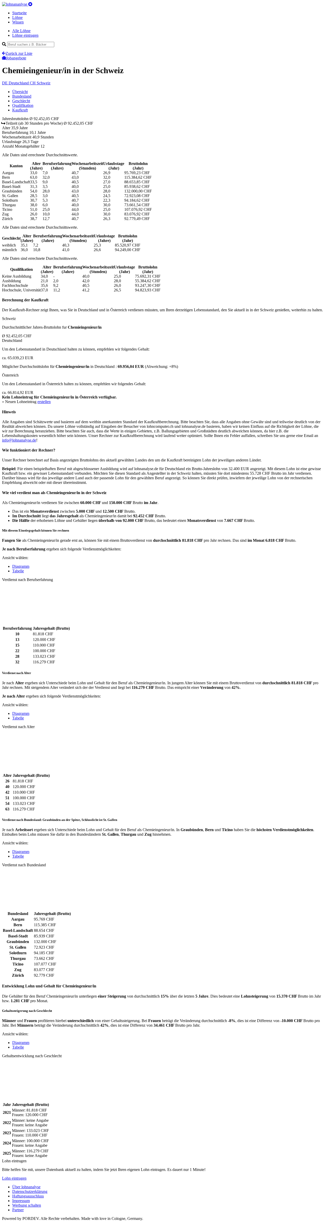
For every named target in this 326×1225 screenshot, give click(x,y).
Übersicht (20, 91)
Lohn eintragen (14, 1178)
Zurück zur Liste (19, 53)
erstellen (44, 401)
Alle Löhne (21, 31)
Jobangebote (16, 58)
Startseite (19, 13)
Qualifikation (22, 105)
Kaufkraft (20, 110)
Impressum (21, 1200)
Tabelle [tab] (18, 571)
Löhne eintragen (25, 35)
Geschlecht (21, 101)
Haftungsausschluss (28, 1196)
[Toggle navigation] (30, 4)
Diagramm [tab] (20, 566)
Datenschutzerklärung (29, 1191)
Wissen (18, 22)
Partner (18, 1210)
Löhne (17, 17)
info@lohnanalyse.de (19, 440)
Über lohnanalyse (26, 1187)
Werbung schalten (26, 1205)
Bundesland (21, 96)
